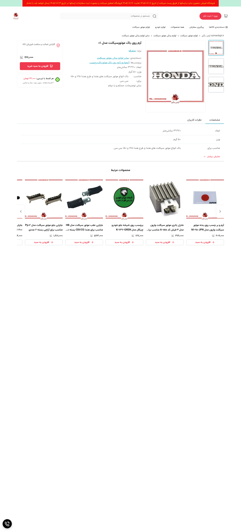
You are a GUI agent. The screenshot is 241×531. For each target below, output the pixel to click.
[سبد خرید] (226, 16)
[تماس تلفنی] (7, 523)
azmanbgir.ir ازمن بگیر (213, 35)
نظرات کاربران (194, 120)
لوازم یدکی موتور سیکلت (164, 35)
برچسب (94, 62)
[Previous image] (150, 76)
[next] (21, 211)
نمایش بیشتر (213, 156)
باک (100, 62)
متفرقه (132, 51)
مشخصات (214, 120)
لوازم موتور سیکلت (189, 35)
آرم (127, 62)
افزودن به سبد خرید (37, 66)
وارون (123, 62)
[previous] (220, 211)
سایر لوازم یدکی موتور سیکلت (136, 35)
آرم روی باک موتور (111, 62)
